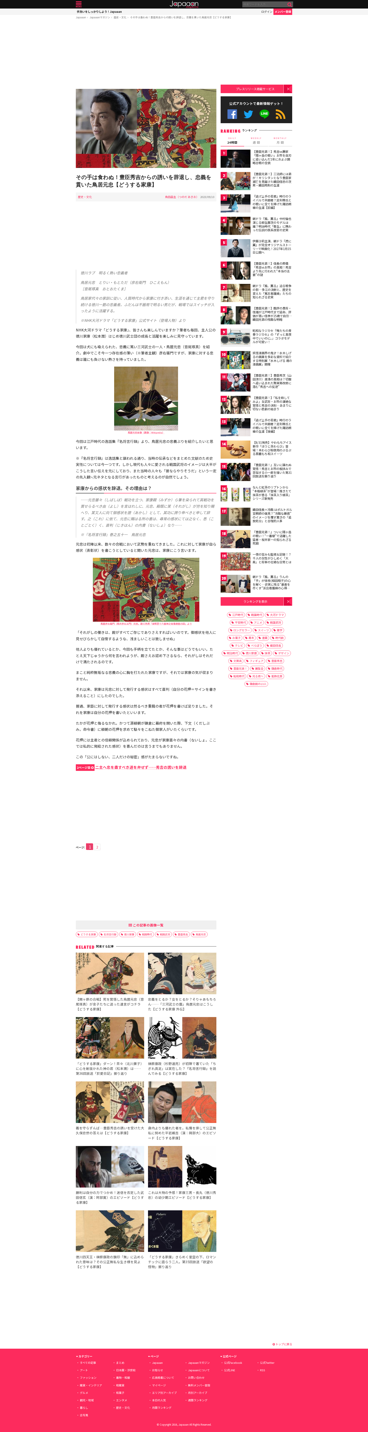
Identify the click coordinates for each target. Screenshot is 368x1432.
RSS (280, 114)
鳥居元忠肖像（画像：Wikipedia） (146, 432)
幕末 (251, 638)
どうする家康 (88, 934)
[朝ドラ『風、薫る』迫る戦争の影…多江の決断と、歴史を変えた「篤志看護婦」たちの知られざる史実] (235, 293)
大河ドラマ (277, 615)
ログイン (266, 12)
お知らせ (157, 1370)
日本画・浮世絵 (125, 1370)
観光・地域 (87, 1400)
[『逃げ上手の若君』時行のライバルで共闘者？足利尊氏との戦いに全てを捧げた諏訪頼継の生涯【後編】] (235, 428)
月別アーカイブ (197, 1393)
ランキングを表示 (255, 601)
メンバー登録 (283, 12)
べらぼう (256, 645)
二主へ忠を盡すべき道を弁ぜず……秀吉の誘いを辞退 (132, 767)
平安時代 (240, 622)
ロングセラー (241, 630)
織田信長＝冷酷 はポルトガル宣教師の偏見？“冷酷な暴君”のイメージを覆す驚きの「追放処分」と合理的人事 (272, 515)
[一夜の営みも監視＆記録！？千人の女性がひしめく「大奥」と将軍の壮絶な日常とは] (235, 562)
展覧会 (259, 668)
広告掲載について (163, 1378)
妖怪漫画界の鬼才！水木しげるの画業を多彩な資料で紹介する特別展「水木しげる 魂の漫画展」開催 (272, 359)
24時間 (232, 141)
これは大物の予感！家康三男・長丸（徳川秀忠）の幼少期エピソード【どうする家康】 (182, 1195)
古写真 (84, 1415)
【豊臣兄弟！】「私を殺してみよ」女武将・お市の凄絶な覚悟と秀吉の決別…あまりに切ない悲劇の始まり (272, 403)
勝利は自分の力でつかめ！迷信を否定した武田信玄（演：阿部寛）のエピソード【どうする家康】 (110, 1197)
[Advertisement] (146, 55)
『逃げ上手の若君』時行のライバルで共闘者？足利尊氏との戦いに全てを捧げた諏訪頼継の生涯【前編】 (272, 202)
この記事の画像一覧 (148, 925)
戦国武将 (165, 934)
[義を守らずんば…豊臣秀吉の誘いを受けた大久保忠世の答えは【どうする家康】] (110, 1102)
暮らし (84, 1408)
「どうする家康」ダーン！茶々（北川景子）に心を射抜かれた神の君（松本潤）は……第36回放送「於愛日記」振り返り (110, 1068)
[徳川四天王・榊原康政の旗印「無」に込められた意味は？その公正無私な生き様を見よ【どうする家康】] (110, 1231)
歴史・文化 (120, 17)
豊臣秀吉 (183, 934)
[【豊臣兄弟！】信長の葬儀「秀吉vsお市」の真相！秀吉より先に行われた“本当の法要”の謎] (235, 271)
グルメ (84, 1393)
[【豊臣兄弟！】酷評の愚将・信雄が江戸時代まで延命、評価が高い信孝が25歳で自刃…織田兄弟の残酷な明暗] (235, 316)
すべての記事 (88, 1363)
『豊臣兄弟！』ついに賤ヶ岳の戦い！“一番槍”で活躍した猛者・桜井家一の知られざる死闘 (272, 538)
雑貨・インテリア (91, 1385)
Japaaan (184, 4)
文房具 (237, 661)
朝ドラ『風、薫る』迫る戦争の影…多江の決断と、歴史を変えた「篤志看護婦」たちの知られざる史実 (272, 291)
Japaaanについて (199, 1370)
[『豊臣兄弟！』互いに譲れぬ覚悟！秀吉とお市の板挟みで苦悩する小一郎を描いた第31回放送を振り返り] (235, 472)
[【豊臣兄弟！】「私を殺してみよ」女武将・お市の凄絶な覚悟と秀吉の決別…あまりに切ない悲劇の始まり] (235, 405)
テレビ (239, 645)
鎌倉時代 (276, 668)
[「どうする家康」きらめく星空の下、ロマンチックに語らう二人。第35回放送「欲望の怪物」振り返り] (182, 1231)
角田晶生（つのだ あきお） (182, 197)
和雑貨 (120, 1385)
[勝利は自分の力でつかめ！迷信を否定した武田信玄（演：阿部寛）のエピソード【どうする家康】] (110, 1167)
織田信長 (275, 645)
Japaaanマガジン (100, 17)
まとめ (120, 1363)
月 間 (280, 141)
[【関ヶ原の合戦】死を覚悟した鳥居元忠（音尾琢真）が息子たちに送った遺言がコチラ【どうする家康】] (110, 974)
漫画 (264, 638)
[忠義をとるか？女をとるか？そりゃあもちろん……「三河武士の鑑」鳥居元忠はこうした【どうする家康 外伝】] (182, 974)
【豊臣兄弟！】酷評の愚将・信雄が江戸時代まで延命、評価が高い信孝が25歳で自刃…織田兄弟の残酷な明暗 (272, 314)
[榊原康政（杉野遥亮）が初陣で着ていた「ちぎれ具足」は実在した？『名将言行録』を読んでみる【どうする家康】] (182, 1038)
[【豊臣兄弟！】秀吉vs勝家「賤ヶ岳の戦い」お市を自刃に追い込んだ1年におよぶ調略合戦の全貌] (235, 159)
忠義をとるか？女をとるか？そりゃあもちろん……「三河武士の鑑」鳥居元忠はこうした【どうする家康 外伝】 (182, 1004)
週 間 (256, 141)
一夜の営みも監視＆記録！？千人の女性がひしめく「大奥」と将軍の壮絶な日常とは (272, 558)
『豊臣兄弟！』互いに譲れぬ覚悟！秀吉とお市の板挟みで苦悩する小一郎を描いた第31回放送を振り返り (272, 470)
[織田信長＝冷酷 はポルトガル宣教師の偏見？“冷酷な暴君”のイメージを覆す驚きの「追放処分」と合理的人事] (235, 517)
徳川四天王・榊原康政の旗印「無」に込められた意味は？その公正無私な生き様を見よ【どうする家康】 (110, 1261)
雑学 (279, 630)
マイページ (159, 1385)
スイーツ (263, 630)
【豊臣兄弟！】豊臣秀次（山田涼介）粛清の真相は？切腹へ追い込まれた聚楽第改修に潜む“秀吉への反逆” (272, 381)
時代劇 (279, 638)
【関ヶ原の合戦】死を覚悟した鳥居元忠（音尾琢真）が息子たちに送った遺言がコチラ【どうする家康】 (110, 1004)
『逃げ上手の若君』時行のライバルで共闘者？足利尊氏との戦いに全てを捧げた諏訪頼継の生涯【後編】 (272, 426)
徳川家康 (129, 934)
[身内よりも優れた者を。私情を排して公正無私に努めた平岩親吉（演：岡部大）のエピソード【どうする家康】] (182, 1102)
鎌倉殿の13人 (258, 684)
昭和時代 (238, 676)
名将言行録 (110, 934)
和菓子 (120, 1393)
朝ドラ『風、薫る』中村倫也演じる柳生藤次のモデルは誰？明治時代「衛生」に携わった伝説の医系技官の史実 (272, 224)
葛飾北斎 (276, 676)
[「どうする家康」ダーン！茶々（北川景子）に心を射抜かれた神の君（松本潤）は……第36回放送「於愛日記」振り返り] (110, 1038)
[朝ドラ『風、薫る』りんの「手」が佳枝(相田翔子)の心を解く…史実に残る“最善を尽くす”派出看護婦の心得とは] (235, 584)
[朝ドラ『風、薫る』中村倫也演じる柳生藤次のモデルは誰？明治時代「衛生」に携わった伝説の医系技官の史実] (235, 226)
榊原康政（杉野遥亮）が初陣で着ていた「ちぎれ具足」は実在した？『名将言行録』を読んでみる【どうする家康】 (182, 1068)
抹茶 (267, 653)
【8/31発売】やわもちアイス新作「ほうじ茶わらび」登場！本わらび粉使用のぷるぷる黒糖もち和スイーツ (272, 448)
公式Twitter (248, 114)
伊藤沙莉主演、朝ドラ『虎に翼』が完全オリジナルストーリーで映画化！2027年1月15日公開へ (272, 247)
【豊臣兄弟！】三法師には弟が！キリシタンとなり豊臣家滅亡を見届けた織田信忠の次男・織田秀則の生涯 (272, 180)
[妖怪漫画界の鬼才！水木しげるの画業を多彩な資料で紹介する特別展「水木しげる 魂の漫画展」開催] (235, 360)
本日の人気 (159, 1400)
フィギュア (256, 661)
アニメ (258, 622)
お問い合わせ (196, 1378)
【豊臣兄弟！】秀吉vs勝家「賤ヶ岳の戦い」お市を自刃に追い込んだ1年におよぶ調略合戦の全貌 (272, 157)
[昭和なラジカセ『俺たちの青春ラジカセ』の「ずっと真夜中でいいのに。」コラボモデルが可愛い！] (235, 338)
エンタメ (121, 1400)
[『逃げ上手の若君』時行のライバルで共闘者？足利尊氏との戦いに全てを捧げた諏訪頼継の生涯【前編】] (235, 204)
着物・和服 (123, 1378)
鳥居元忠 (201, 934)
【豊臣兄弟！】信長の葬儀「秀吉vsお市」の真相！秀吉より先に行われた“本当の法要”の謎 (272, 269)
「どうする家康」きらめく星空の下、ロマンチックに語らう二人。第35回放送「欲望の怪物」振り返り (182, 1261)
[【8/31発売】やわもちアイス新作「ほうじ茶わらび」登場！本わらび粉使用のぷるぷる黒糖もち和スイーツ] (235, 450)
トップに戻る (283, 1344)
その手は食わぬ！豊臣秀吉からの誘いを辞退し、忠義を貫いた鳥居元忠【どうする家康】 (181, 17)
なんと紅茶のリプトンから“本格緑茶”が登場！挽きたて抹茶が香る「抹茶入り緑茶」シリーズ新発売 (272, 493)
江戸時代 (237, 615)
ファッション (88, 1378)
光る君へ (257, 676)
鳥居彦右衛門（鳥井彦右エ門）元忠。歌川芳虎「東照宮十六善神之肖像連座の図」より (146, 623)
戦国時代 (147, 934)
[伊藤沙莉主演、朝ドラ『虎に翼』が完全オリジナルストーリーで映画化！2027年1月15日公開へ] (235, 249)
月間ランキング (161, 1408)
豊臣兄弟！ (240, 668)
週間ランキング (197, 1400)
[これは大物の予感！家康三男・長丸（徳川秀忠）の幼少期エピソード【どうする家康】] (182, 1167)
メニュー (79, 4)
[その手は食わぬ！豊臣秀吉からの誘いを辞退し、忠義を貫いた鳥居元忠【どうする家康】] (146, 129)
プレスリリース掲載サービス (255, 89)
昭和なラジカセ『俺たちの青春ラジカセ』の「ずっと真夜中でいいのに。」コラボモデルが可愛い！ (272, 336)
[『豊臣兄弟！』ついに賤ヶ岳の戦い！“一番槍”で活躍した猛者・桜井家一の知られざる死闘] (235, 539)
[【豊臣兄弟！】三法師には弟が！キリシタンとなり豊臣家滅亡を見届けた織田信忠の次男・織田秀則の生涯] (235, 181)
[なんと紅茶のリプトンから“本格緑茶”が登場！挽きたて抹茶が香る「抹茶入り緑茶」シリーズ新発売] (235, 495)
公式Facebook (232, 114)
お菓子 (236, 638)
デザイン (283, 653)
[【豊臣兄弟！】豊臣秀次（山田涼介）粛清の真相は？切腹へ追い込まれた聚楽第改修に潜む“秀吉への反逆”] (235, 383)
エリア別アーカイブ (164, 1393)
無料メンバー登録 (199, 1385)
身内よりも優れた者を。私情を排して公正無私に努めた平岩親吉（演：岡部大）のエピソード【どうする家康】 (182, 1133)
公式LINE (264, 114)
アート (84, 1370)
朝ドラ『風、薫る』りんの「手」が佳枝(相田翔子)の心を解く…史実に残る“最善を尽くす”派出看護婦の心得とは (272, 584)
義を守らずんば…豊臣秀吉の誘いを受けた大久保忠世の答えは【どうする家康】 (110, 1130)
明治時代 (232, 653)
